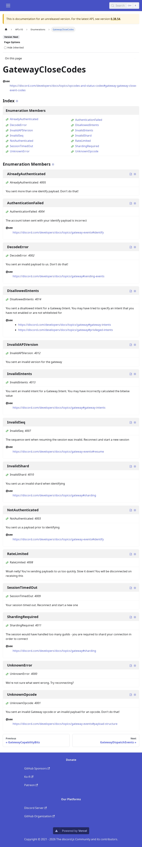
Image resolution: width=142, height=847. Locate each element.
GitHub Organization (38, 816)
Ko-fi (27, 777)
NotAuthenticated (21, 141)
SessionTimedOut (21, 146)
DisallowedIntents (87, 125)
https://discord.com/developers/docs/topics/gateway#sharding (54, 495)
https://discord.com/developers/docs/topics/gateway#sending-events (58, 276)
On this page (13, 58)
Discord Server (34, 808)
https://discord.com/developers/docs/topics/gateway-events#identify (58, 232)
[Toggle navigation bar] (8, 5)
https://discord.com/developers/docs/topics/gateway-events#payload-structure (65, 724)
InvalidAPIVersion (21, 130)
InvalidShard (83, 135)
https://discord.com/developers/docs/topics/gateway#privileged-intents (65, 330)
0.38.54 (115, 19)
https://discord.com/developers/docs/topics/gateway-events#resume (58, 451)
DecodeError (18, 125)
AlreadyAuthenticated (24, 119)
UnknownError (20, 151)
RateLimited (83, 141)
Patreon (29, 785)
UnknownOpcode (86, 151)
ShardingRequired (87, 146)
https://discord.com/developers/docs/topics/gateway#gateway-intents (64, 325)
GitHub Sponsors (35, 768)
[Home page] (6, 29)
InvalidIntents (84, 130)
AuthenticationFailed (88, 120)
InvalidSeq (16, 135)
